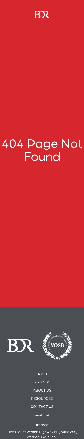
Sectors (42, 382)
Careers (42, 414)
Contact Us (42, 406)
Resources (42, 398)
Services (42, 373)
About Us (42, 390)
